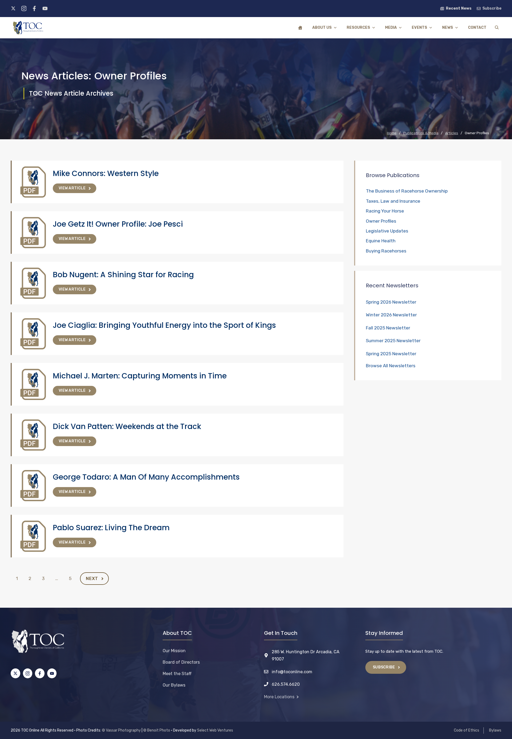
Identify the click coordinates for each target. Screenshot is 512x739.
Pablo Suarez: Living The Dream (111, 527)
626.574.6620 (286, 684)
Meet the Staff (177, 673)
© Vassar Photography (121, 730)
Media (391, 27)
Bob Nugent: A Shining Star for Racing (123, 275)
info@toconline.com (292, 671)
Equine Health (380, 240)
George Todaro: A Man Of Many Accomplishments (146, 477)
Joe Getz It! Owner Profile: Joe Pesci (118, 224)
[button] (496, 27)
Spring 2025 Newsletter (391, 353)
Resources (358, 27)
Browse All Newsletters (390, 365)
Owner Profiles (381, 221)
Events (419, 27)
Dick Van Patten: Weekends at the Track (127, 426)
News (447, 27)
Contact (477, 27)
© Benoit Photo (156, 730)
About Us (322, 27)
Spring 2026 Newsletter (391, 302)
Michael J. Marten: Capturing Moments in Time (140, 376)
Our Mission (174, 650)
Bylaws (495, 730)
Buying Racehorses (386, 251)
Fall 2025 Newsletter (388, 327)
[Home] (300, 27)
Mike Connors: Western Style (106, 173)
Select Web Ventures (215, 730)
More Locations (279, 696)
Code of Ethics (466, 730)
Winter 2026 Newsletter (391, 314)
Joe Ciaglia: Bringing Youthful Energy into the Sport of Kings (164, 325)
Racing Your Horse (385, 211)
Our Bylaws (174, 685)
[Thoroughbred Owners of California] (28, 27)
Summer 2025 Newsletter (393, 340)
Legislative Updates (387, 231)
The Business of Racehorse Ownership (407, 191)
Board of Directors (181, 662)
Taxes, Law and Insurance (393, 201)
